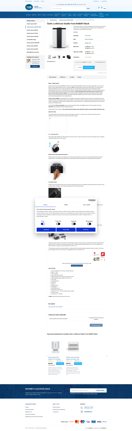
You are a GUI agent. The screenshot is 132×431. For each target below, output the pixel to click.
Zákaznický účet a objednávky (59, 409)
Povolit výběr (66, 229)
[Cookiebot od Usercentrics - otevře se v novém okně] (89, 200)
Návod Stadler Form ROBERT (55, 307)
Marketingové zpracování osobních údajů (33, 416)
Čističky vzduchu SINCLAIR (32, 36)
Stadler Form (88, 43)
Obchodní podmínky (29, 409)
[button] (100, 62)
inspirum (90, 428)
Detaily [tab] (66, 204)
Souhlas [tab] (45, 204)
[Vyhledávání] (52, 8)
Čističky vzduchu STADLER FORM (34, 27)
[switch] (58, 224)
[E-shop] (47, 20)
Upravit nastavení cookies (77, 265)
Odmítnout (46, 229)
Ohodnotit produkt (96, 325)
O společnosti (55, 411)
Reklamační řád (28, 411)
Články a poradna (28, 1)
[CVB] (33, 7)
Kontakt (42, 1)
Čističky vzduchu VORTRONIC (33, 42)
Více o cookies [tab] (86, 204)
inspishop (103, 428)
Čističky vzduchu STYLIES (32, 33)
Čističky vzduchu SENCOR (32, 30)
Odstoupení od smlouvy (30, 414)
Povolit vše (85, 229)
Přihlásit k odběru (100, 390)
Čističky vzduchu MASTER (32, 49)
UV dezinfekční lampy (31, 39)
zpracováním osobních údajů (90, 393)
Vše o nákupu (36, 1)
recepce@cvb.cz (35, 63)
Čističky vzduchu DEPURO (32, 46)
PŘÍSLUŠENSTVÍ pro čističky (33, 52)
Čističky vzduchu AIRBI (32, 23)
